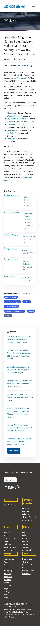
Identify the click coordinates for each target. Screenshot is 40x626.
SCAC (5, 617)
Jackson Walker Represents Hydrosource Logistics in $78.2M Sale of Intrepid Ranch (20, 428)
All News (7, 532)
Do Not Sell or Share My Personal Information (17, 613)
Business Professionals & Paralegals (28, 570)
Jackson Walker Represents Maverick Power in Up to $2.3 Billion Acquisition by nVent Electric (18, 354)
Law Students (27, 564)
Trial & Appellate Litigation (12, 302)
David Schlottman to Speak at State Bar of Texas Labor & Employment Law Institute (18, 339)
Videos (6, 564)
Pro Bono (7, 579)
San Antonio (27, 547)
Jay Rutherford (12, 133)
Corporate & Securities (11, 306)
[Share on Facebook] (25, 65)
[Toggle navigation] (33, 6)
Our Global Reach (29, 550)
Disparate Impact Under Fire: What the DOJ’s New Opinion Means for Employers (18, 370)
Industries (26, 514)
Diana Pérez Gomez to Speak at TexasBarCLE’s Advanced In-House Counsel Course (19, 441)
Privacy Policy (8, 612)
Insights (7, 535)
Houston (25, 541)
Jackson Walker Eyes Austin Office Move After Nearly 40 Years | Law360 (20, 397)
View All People (10, 505)
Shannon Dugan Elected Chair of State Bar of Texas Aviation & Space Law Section (19, 383)
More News (13, 450)
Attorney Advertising (26, 614)
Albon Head (11, 113)
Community (8, 567)
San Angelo (26, 544)
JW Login (11, 617)
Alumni (6, 582)
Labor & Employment (11, 297)
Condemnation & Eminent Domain (14, 311)
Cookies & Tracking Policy (22, 609)
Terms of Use (8, 609)
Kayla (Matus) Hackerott (16, 118)
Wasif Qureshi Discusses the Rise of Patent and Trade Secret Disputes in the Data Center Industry (19, 412)
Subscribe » (10, 480)
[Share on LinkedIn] (19, 65)
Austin (24, 532)
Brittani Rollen (12, 130)
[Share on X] (22, 65)
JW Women (8, 576)
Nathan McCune (13, 124)
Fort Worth (8, 316)
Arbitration (31, 311)
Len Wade (11, 138)
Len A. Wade (25, 277)
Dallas (24, 535)
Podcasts (7, 544)
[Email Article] (28, 65)
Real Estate (27, 302)
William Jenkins (13, 116)
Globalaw (7, 585)
